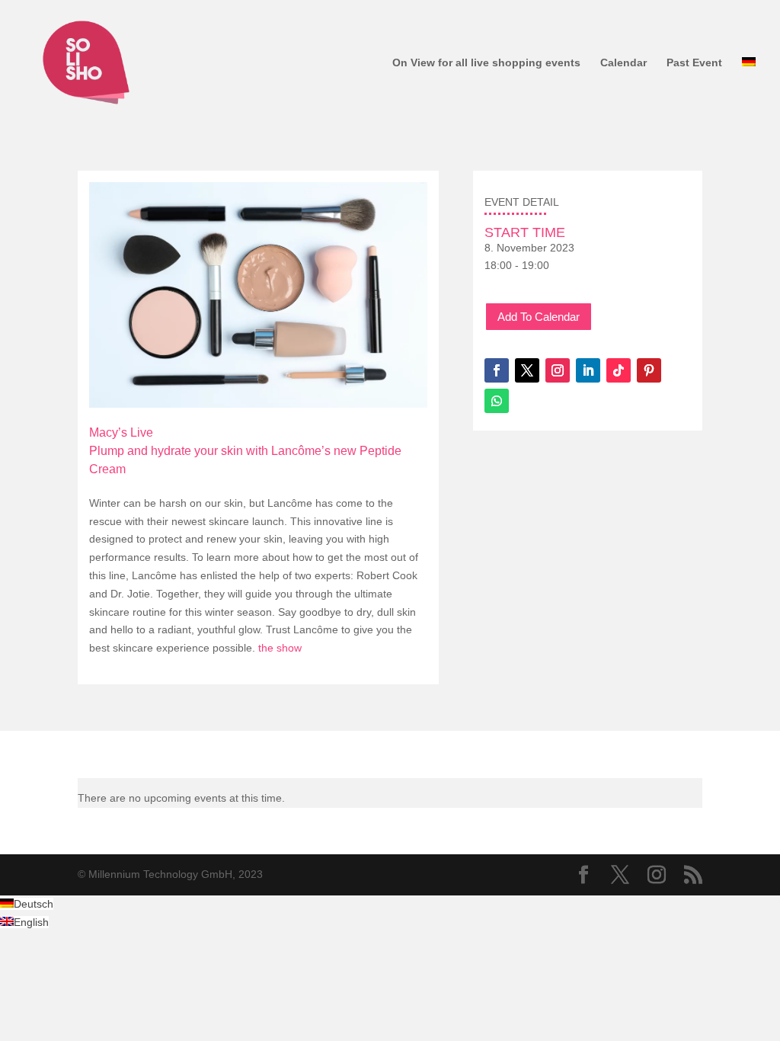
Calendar (623, 63)
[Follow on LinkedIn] (588, 370)
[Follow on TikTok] (618, 370)
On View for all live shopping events (486, 63)
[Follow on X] (527, 370)
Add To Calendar (538, 316)
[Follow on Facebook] (496, 370)
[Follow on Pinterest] (649, 370)
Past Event (694, 63)
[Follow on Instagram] (557, 370)
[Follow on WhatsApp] (496, 401)
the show (281, 648)
